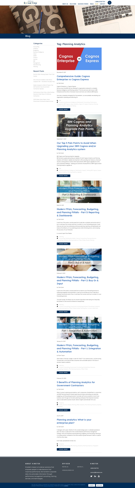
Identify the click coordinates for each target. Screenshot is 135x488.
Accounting (62, 238)
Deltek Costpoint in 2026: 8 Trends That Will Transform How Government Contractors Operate (43, 87)
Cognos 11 (81, 104)
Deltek (73, 238)
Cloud (34, 54)
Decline (99, 485)
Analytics (61, 102)
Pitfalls (83, 240)
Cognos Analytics (88, 104)
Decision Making (72, 106)
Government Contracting (76, 306)
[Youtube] (99, 476)
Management (36, 63)
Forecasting (87, 102)
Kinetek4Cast (86, 367)
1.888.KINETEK (100, 1)
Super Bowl (95, 308)
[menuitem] (66, 4)
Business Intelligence (71, 102)
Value (71, 104)
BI (64, 102)
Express (64, 106)
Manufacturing (37, 64)
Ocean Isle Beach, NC (68, 470)
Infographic (95, 445)
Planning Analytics (72, 172)
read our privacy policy (49, 485)
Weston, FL (80, 466)
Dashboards (80, 102)
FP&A (80, 240)
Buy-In (87, 308)
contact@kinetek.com (96, 472)
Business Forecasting (88, 306)
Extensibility (60, 406)
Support (84, 170)
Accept (91, 485)
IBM (60, 100)
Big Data (61, 445)
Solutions (76, 104)
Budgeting (36, 50)
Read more (63, 109)
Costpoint (65, 240)
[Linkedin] (95, 476)
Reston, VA (65, 466)
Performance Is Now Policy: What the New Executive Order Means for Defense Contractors (43, 94)
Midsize (69, 404)
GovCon (65, 404)
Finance (78, 238)
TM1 (58, 308)
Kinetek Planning (90, 240)
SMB (78, 404)
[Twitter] (91, 476)
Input (90, 308)
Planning (61, 236)
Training (88, 170)
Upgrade (79, 172)
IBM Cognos (67, 104)
